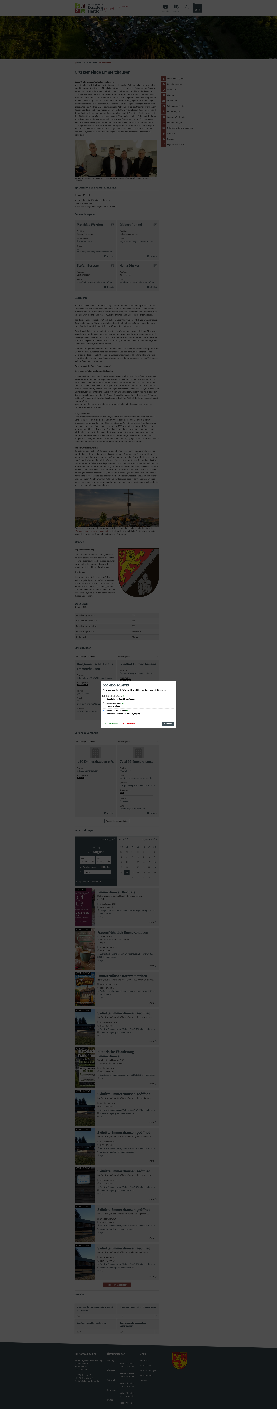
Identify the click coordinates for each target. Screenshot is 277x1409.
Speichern (168, 724)
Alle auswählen (111, 724)
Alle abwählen (129, 724)
